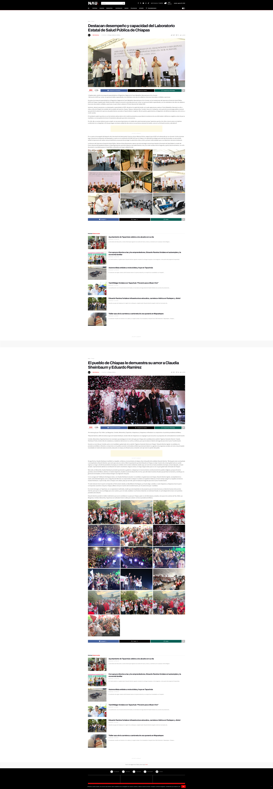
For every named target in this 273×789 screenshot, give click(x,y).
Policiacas (134, 8)
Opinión (141, 8)
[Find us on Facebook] (138, 3)
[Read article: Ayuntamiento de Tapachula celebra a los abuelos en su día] (97, 242)
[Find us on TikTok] (148, 3)
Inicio (89, 21)
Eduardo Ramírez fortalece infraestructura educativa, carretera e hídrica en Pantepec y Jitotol (144, 298)
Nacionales (119, 8)
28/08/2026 (111, 269)
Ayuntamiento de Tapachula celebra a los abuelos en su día (131, 237)
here (146, 764)
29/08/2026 (111, 239)
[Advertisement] (136, 15)
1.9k (118, 239)
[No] (271, 786)
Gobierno (114, 35)
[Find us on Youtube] (143, 3)
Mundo (126, 8)
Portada (94, 8)
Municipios (109, 8)
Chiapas (102, 8)
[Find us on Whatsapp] (145, 3)
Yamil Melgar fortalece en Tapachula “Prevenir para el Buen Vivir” (134, 283)
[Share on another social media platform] (183, 90)
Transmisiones (152, 8)
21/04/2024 (103, 35)
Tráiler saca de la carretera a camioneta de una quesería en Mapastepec (136, 314)
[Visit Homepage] (93, 3)
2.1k (118, 269)
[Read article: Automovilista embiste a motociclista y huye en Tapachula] (97, 273)
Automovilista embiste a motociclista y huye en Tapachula (131, 268)
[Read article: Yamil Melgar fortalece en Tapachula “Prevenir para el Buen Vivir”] (97, 288)
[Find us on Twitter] (140, 3)
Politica (118, 35)
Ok (183, 786)
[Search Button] (123, 3)
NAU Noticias (96, 35)
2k (117, 285)
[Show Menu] (88, 8)
